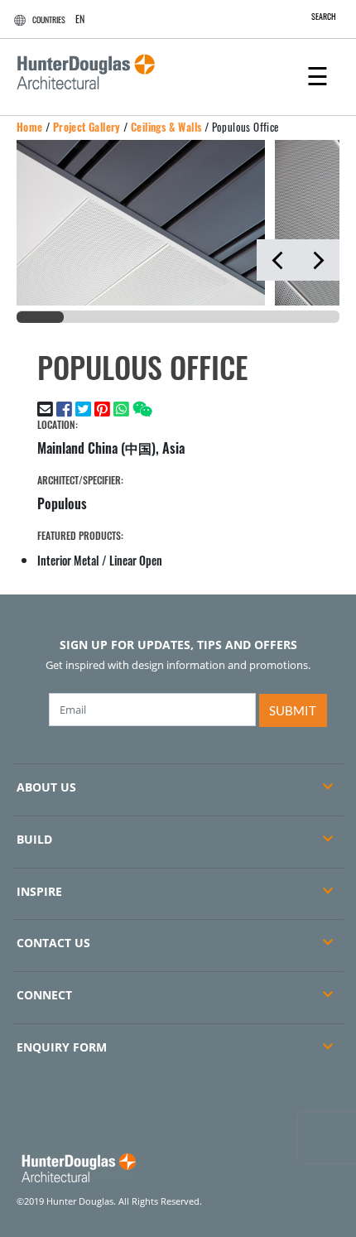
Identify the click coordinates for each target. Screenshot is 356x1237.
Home (30, 126)
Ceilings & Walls (166, 126)
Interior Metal (68, 560)
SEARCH (323, 16)
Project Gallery (87, 126)
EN (79, 19)
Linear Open (135, 560)
